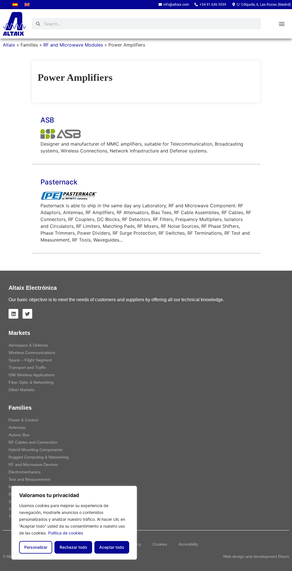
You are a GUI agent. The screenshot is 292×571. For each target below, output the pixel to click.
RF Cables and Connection (33, 442)
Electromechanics (24, 472)
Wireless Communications (32, 352)
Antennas (17, 427)
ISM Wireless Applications (32, 375)
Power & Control (23, 420)
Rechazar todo (73, 547)
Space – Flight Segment (30, 360)
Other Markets (22, 389)
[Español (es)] (15, 4)
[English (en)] (27, 4)
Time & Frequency (25, 516)
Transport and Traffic (27, 367)
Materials (17, 486)
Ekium (283, 556)
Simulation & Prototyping (31, 509)
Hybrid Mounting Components (35, 449)
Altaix (9, 45)
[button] (282, 24)
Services (16, 501)
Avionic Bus (19, 435)
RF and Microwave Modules (73, 45)
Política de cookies (65, 532)
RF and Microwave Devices (33, 464)
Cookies (160, 544)
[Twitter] (27, 314)
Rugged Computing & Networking (39, 457)
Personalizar (35, 547)
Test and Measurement (29, 479)
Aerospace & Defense (28, 345)
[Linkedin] (13, 314)
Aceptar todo (111, 547)
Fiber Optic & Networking (31, 382)
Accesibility (188, 544)
